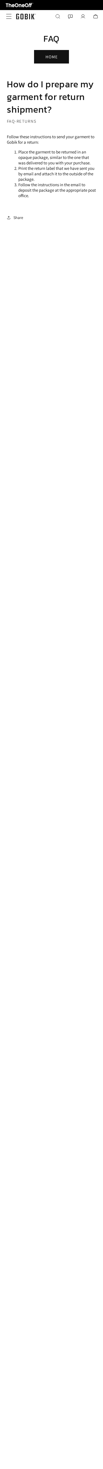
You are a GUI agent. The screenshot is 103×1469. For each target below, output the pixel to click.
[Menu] (7, 16)
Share (18, 217)
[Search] (58, 16)
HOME (51, 56)
